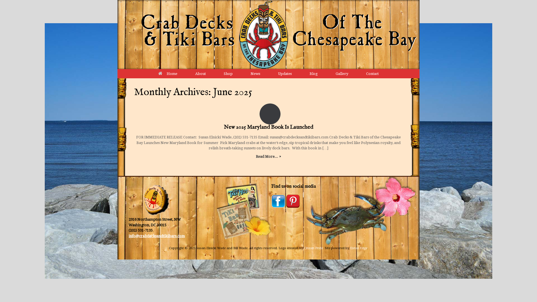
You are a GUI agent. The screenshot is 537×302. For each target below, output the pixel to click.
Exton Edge (358, 248)
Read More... (267, 156)
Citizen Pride (313, 248)
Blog (314, 74)
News (255, 74)
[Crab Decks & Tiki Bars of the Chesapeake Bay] (268, 34)
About (200, 74)
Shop (228, 74)
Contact (372, 74)
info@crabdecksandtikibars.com (157, 236)
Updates (285, 74)
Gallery (342, 74)
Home (172, 74)
